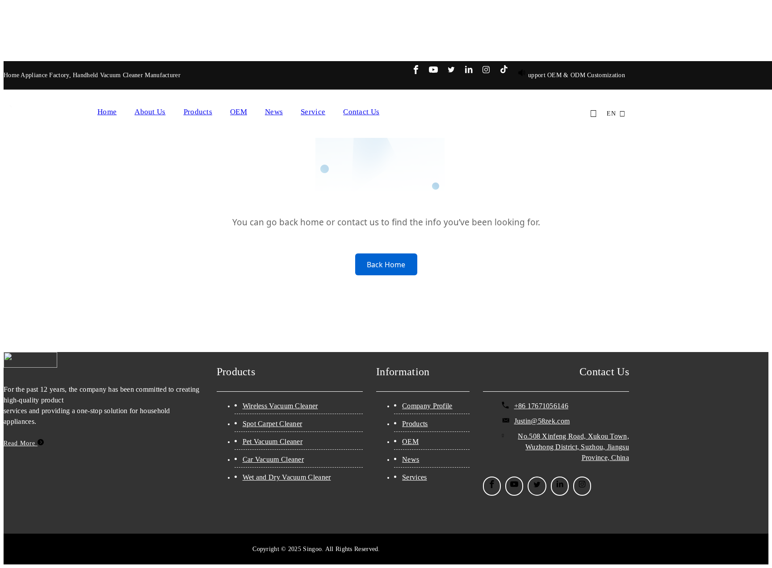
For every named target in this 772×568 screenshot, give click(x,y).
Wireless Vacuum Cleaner (280, 406)
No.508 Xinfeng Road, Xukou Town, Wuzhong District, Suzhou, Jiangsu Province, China (573, 446)
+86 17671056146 (541, 406)
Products (198, 112)
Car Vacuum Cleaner (273, 459)
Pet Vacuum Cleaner (272, 441)
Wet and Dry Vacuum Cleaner (287, 477)
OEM (238, 112)
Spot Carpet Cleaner (272, 423)
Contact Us (361, 112)
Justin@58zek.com (542, 421)
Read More (21, 443)
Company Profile (427, 406)
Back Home (386, 264)
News (274, 112)
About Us (149, 112)
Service (313, 112)
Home (107, 112)
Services (414, 477)
